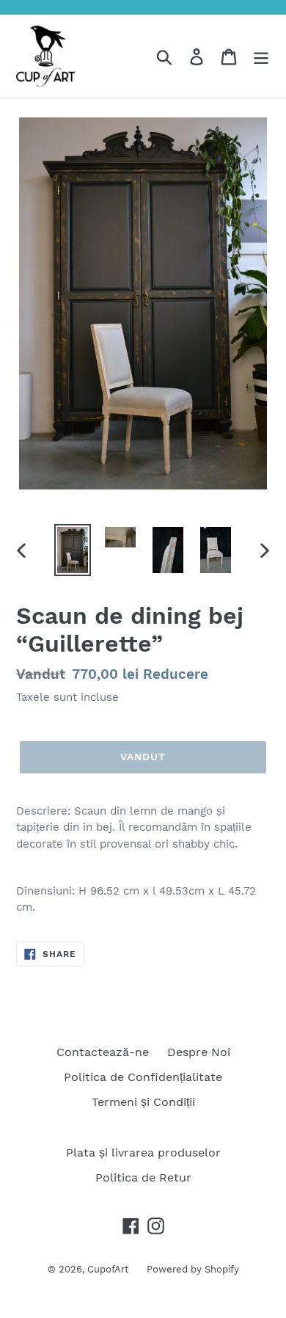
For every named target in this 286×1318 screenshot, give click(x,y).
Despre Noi (198, 1052)
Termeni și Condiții (143, 1102)
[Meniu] (261, 56)
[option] (73, 550)
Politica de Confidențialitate (143, 1077)
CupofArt (107, 1269)
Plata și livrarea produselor (143, 1152)
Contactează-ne (102, 1052)
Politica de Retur (143, 1177)
